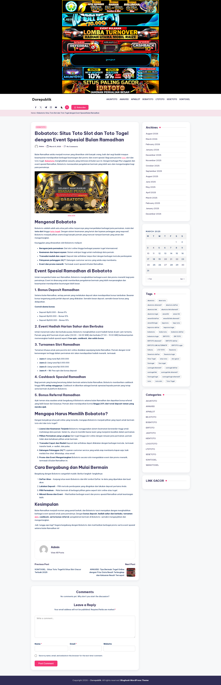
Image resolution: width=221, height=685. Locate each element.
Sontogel (151, 363)
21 (171, 259)
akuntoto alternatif (155, 305)
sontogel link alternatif (169, 372)
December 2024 (153, 214)
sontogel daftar (171, 368)
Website (107, 644)
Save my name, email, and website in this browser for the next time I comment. (71, 656)
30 (183, 265)
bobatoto (151, 332)
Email (73, 644)
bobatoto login (153, 336)
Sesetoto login (169, 354)
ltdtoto (150, 350)
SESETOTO (151, 454)
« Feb (150, 279)
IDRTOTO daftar (171, 341)
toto (124, 158)
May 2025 (151, 187)
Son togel (162, 363)
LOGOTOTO (151, 443)
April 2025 (151, 192)
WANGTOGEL (152, 465)
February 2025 (153, 203)
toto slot (158, 381)
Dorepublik (41, 99)
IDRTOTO (166, 336)
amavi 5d (176, 314)
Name (38, 644)
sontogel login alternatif (171, 376)
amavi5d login (153, 323)
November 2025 (153, 160)
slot (36, 517)
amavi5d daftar (153, 318)
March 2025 (151, 198)
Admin (55, 547)
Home (33, 113)
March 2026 (151, 139)
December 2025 (153, 155)
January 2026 (152, 149)
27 (165, 265)
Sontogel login (153, 376)
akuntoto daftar (172, 305)
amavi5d (166, 314)
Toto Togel (170, 381)
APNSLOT (150, 411)
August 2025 (152, 176)
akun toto (162, 300)
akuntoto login (153, 314)
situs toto (71, 215)
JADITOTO (151, 433)
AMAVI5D (150, 406)
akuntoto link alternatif (169, 309)
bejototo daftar (153, 327)
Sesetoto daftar (154, 354)
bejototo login (169, 327)
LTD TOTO (161, 350)
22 (177, 259)
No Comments (72, 147)
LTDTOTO (150, 449)
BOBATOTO (41, 127)
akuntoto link (152, 309)
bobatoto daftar (177, 332)
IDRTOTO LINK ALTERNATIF (157, 345)
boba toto (163, 332)
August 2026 (152, 133)
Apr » (182, 279)
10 (148, 253)
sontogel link (152, 372)
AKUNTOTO (151, 401)
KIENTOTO (151, 438)
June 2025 (151, 182)
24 (148, 265)
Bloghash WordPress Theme (134, 680)
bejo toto (176, 323)
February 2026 (153, 144)
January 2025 (152, 208)
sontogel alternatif (154, 368)
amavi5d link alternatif (171, 318)
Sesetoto (172, 350)
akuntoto (151, 300)
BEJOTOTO (151, 417)
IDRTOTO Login (177, 345)
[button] (80, 107)
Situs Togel (152, 359)
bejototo (165, 323)
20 (165, 259)
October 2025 (153, 165)
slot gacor (175, 359)
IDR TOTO (177, 336)
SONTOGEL (151, 460)
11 (153, 253)
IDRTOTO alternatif (154, 341)
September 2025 (154, 171)
